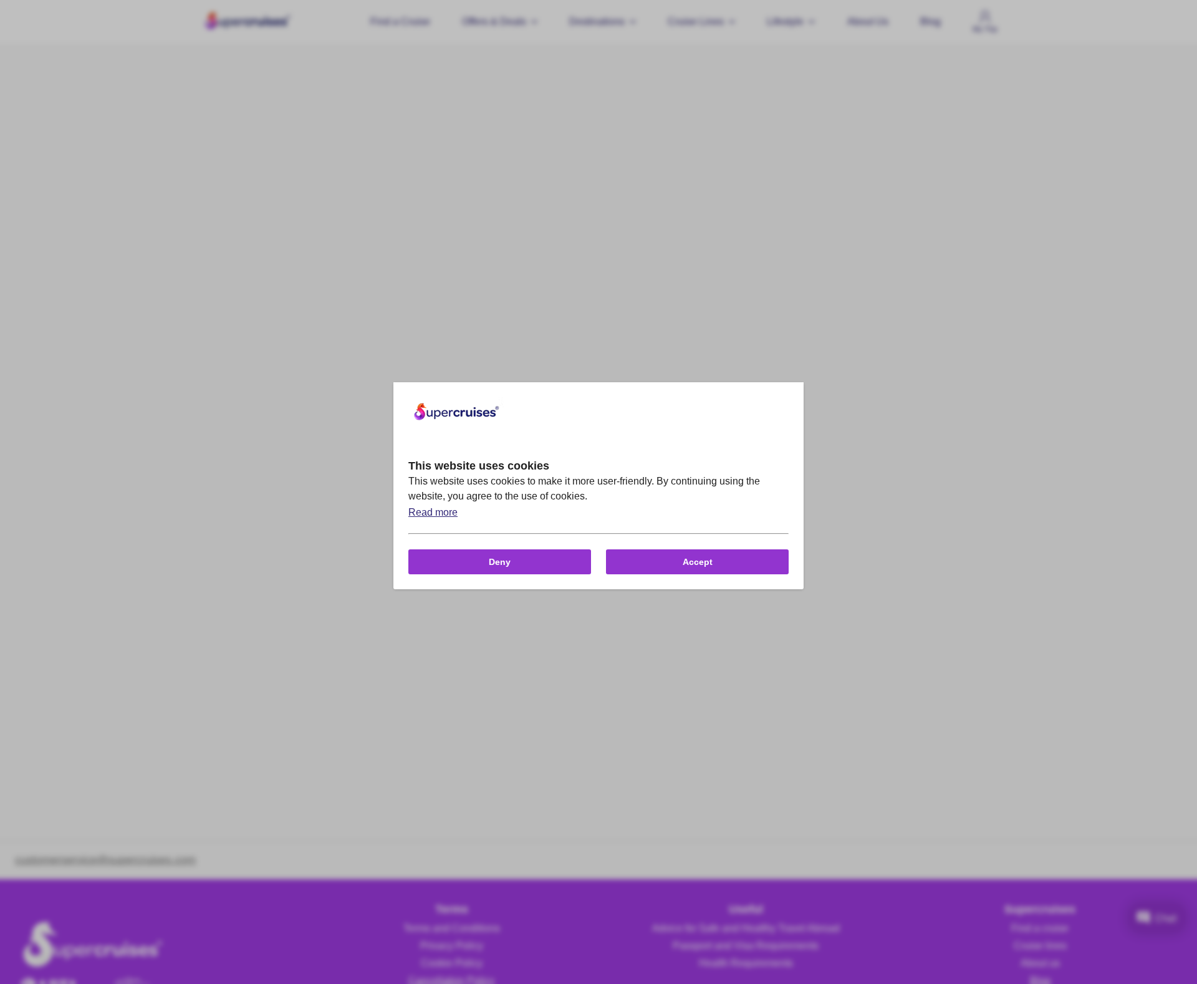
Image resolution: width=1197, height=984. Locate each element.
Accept (698, 562)
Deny (500, 562)
